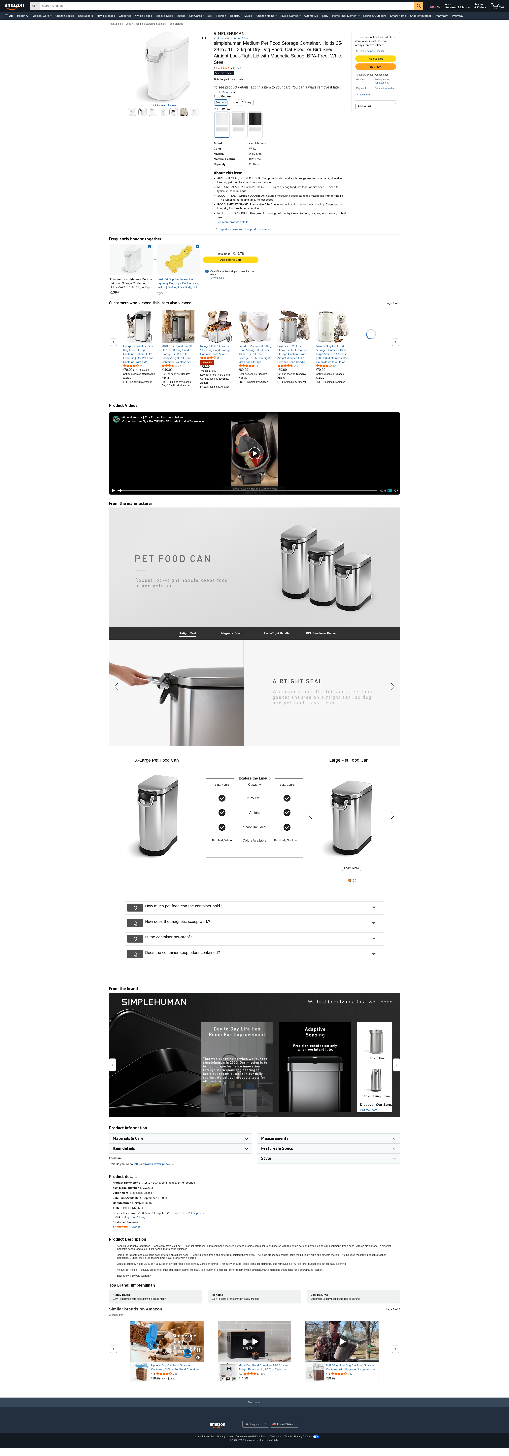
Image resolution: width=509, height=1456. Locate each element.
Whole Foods (143, 15)
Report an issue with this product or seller (245, 229)
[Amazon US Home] (217, 1426)
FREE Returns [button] (223, 92)
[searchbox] (227, 6)
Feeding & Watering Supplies (150, 23)
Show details (217, 277)
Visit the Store (368, 1109)
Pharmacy (441, 15)
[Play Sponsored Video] (254, 1341)
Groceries (125, 15)
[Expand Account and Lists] (469, 7)
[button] (9, 16)
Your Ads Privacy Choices (298, 1436)
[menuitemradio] (390, 490)
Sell (209, 15)
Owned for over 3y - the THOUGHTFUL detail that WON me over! (163, 421)
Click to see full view (163, 105)
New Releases (106, 15)
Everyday (457, 15)
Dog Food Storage (135, 1217)
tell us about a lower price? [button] (152, 1163)
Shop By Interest (420, 15)
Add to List (364, 106)
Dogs (128, 23)
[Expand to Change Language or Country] (440, 7)
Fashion (221, 15)
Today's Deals (164, 15)
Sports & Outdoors (374, 15)
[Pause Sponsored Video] (198, 1350)
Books (181, 15)
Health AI (22, 15)
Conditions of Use (204, 1436)
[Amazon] (14, 6)
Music (248, 15)
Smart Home (398, 15)
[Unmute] (396, 490)
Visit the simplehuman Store (231, 38)
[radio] (132, 112)
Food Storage (175, 23)
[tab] (188, 633)
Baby (325, 15)
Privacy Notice (225, 1436)
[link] (179, 259)
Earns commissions (172, 417)
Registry (235, 15)
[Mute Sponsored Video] (198, 1357)
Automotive (311, 15)
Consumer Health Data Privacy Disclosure (258, 1436)
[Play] (112, 490)
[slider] (247, 490)
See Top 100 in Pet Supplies (186, 1213)
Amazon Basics (64, 15)
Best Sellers (85, 15)
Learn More (351, 867)
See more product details (232, 222)
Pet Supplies (116, 23)
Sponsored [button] (114, 1314)
